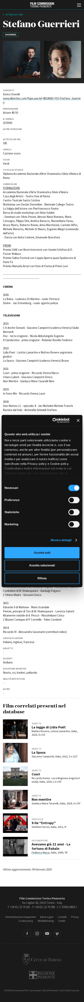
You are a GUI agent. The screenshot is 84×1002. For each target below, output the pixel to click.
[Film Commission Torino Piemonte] (42, 5)
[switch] (74, 500)
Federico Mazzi (40, 852)
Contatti (62, 917)
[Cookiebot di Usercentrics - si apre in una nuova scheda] (53, 420)
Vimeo (57, 933)
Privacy (75, 917)
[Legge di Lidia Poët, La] (15, 729)
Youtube (47, 933)
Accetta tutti (42, 552)
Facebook (27, 933)
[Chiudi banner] (78, 420)
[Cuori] (15, 776)
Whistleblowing (46, 921)
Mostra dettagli (61, 540)
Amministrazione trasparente (20, 917)
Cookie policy (26, 921)
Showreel (11, 34)
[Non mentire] (15, 799)
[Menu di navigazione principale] (79, 5)
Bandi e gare (46, 917)
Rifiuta (42, 578)
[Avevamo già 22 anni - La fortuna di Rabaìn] (15, 846)
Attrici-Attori (14, 14)
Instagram (37, 933)
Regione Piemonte (42, 975)
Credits (61, 921)
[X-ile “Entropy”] (15, 823)
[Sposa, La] (15, 752)
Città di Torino (42, 959)
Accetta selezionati (42, 565)
